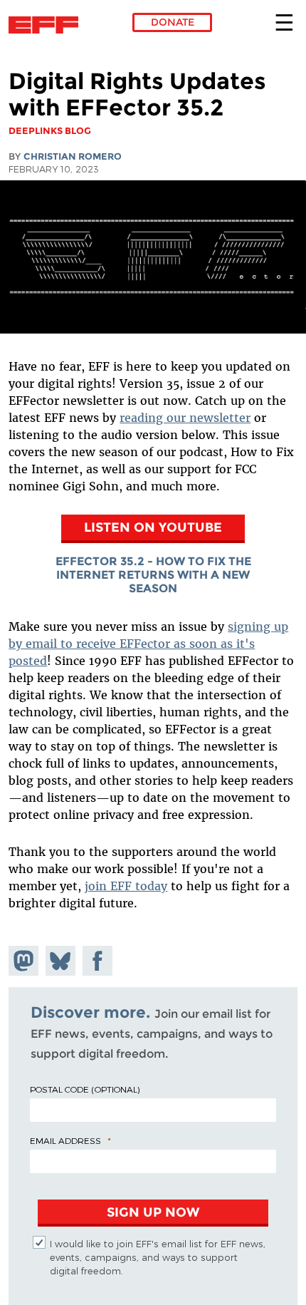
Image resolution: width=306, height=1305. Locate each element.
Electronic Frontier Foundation (47, 24)
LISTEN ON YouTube (153, 527)
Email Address (65, 1140)
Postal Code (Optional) (84, 1089)
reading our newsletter (185, 418)
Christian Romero (72, 156)
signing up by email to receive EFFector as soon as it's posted (148, 643)
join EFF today (126, 886)
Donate (172, 22)
